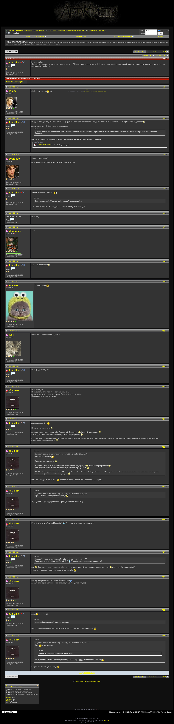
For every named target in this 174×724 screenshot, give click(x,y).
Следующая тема (94, 681)
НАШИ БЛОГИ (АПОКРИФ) (96, 31)
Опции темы (147, 55)
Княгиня (13, 285)
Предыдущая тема (80, 681)
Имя (141, 30)
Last (164, 51)
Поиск (160, 36)
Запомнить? (164, 31)
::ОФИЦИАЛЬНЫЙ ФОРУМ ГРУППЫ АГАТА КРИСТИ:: (26, 31)
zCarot (106, 720)
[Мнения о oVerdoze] (15, 179)
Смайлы (9, 699)
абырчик (14, 390)
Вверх (169, 712)
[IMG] (8, 701)
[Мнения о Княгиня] (15, 322)
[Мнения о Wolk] (13, 357)
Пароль (142, 33)
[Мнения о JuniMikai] (10, 69)
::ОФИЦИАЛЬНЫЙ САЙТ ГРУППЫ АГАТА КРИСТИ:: (141, 712)
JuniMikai (14, 62)
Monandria (15, 231)
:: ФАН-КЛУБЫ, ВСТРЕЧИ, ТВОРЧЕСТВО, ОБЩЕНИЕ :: (66, 31)
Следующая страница (87, 673)
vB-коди (8, 697)
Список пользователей (123, 36)
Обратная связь (115, 712)
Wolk (11, 334)
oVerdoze (14, 158)
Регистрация (81, 36)
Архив (163, 712)
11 (157, 51)
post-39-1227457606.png (45, 145)
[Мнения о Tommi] (13, 109)
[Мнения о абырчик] (15, 410)
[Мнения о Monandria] (16, 252)
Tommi (12, 91)
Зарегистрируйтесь (13, 78)
